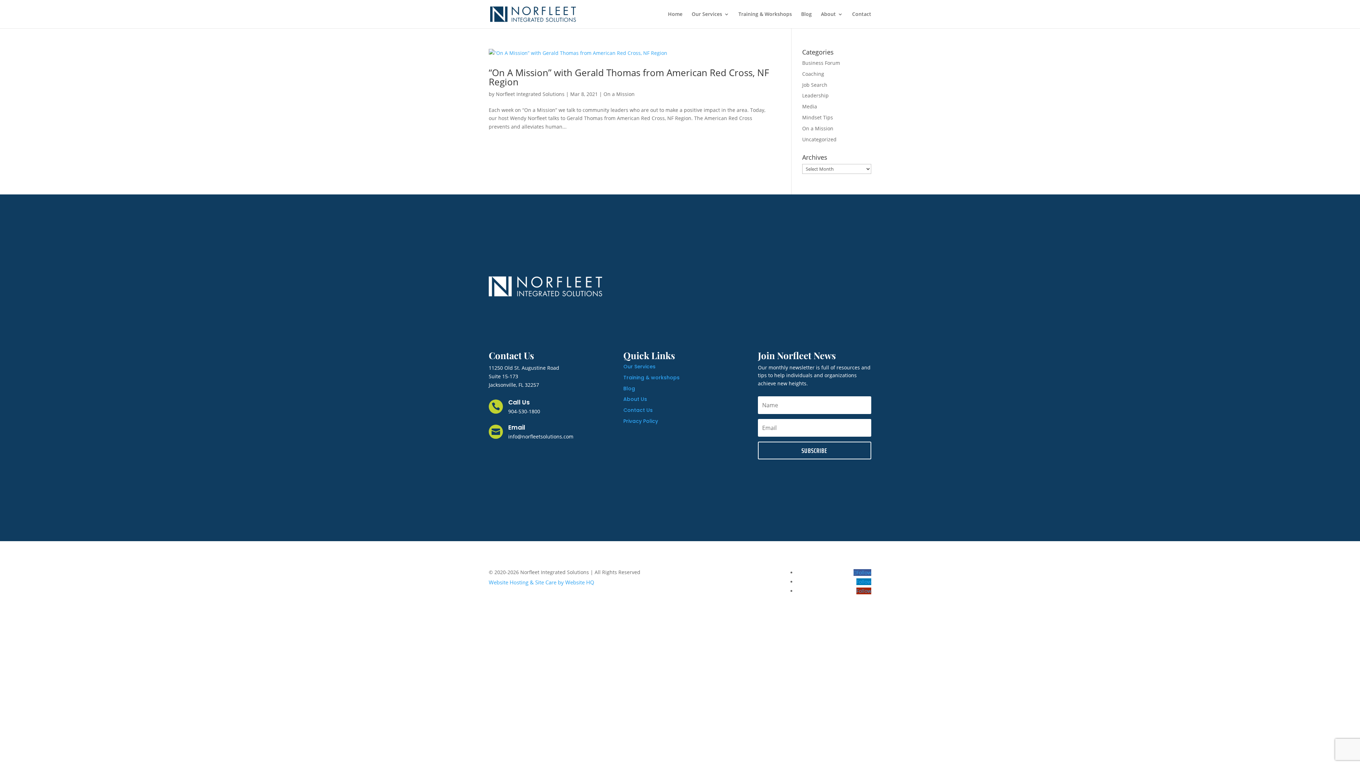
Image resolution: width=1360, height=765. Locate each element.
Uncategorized (819, 139)
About (828, 14)
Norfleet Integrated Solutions (530, 94)
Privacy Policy (640, 421)
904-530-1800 (524, 411)
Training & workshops (651, 377)
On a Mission (619, 94)
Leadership (815, 95)
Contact (861, 14)
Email (516, 427)
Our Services (707, 14)
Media (809, 106)
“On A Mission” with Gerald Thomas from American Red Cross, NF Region (629, 77)
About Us (635, 399)
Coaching (813, 73)
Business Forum (821, 63)
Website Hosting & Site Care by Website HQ (541, 582)
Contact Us (638, 410)
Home (675, 14)
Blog (806, 14)
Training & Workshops (765, 14)
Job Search (814, 84)
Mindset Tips (817, 117)
